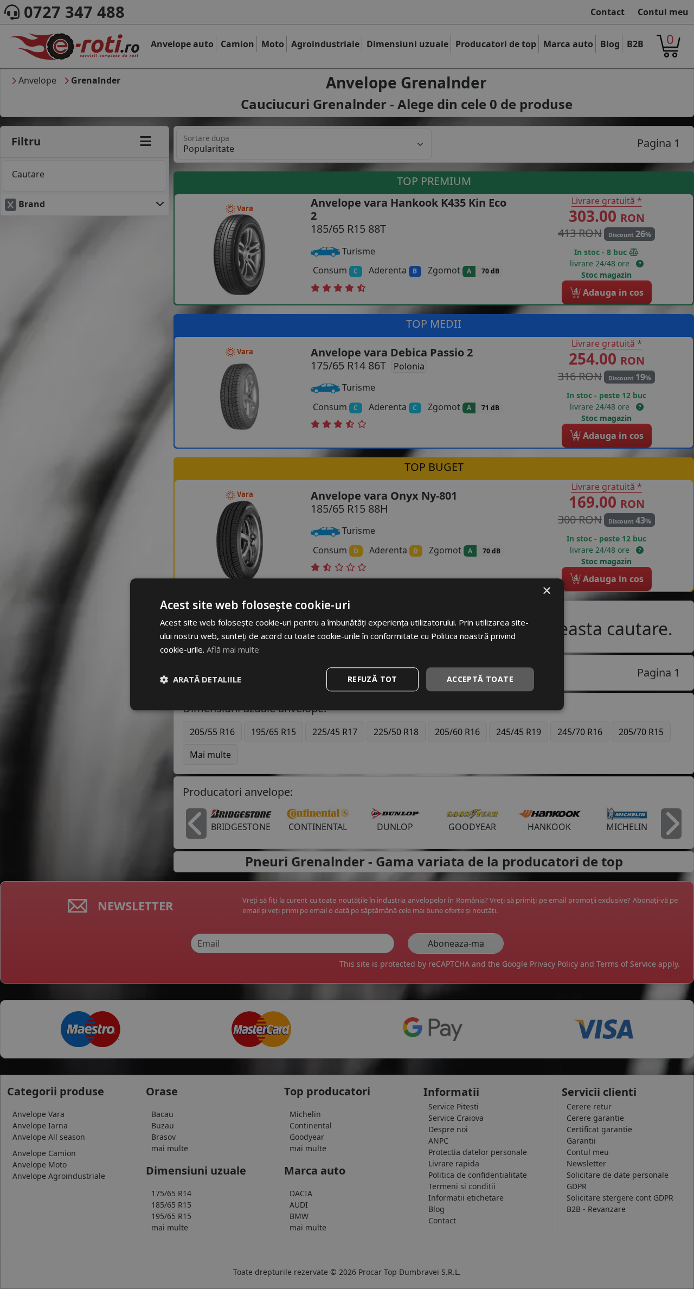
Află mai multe (233, 649)
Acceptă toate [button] (480, 679)
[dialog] (347, 644)
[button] (200, 679)
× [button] (546, 591)
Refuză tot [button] (372, 679)
